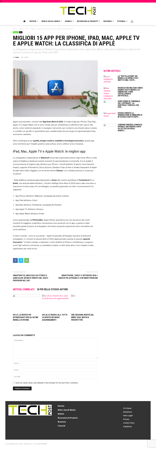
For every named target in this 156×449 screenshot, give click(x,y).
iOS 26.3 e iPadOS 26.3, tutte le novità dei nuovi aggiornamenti (54, 317)
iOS (27, 29)
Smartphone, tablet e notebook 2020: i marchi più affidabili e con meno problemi (78, 276)
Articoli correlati (23, 289)
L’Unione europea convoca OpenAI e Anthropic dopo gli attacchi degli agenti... (130, 128)
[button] (132, 22)
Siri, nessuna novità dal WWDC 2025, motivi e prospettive (82, 317)
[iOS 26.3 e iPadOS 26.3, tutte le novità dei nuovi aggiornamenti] (55, 303)
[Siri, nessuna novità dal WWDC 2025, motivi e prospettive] (84, 303)
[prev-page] (14, 324)
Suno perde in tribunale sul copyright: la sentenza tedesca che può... (129, 104)
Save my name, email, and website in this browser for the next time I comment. (46, 383)
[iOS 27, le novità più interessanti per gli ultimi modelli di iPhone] (26, 303)
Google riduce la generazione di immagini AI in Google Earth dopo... (130, 115)
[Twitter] (21, 260)
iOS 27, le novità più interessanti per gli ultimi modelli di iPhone (25, 317)
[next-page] (18, 324)
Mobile (21, 29)
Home (15, 29)
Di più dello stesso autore (52, 289)
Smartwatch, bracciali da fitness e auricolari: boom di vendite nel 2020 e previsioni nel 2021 (30, 278)
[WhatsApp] (26, 260)
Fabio (17, 57)
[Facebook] (15, 260)
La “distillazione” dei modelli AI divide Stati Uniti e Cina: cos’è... (128, 78)
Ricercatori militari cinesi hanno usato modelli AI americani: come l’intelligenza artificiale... (130, 92)
